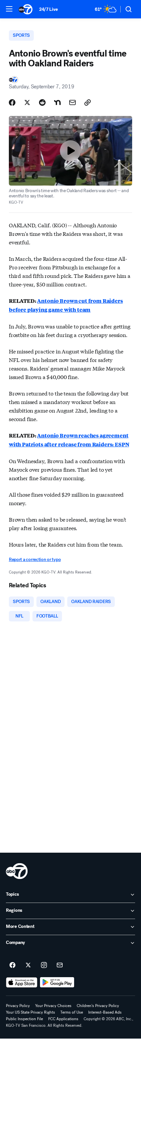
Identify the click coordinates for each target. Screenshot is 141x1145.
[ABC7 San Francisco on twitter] (28, 965)
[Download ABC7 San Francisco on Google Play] (57, 982)
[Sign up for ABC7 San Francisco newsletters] (59, 965)
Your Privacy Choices (53, 1006)
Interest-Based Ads (105, 1012)
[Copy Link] (87, 102)
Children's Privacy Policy (98, 1006)
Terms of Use (71, 1012)
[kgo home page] (17, 871)
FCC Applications (63, 1019)
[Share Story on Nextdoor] (57, 102)
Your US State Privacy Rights (30, 1012)
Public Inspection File (24, 1019)
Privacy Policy (18, 1006)
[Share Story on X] (27, 102)
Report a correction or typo (35, 559)
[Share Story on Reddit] (42, 102)
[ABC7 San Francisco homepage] (25, 9)
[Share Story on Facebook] (12, 102)
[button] (9, 8)
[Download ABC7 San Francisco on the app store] (21, 982)
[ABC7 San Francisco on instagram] (43, 965)
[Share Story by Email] (72, 102)
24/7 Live (48, 9)
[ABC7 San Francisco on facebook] (12, 965)
